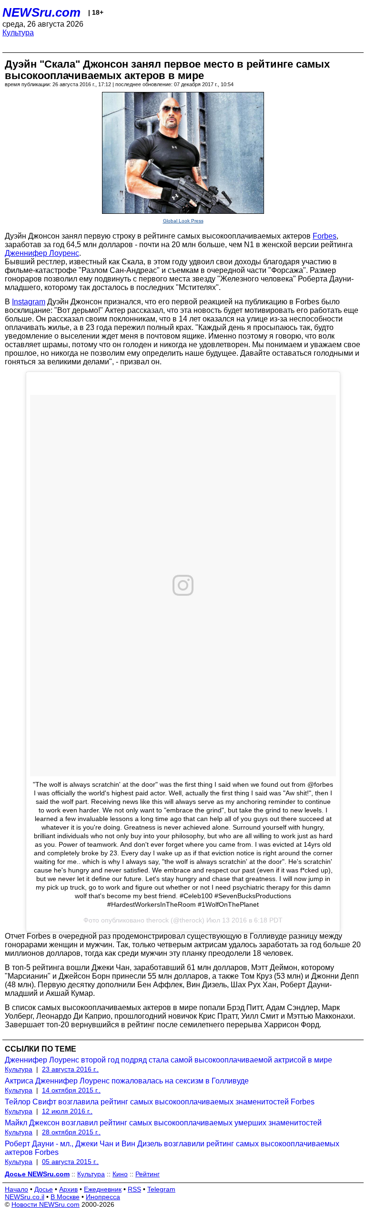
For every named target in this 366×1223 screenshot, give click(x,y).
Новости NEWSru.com (45, 1204)
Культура (18, 33)
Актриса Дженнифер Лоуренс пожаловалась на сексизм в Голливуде (127, 1081)
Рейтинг (147, 1174)
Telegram (161, 1189)
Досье (43, 1189)
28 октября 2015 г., (71, 1132)
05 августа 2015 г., (70, 1161)
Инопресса (103, 1197)
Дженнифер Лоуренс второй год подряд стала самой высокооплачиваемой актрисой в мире (168, 1060)
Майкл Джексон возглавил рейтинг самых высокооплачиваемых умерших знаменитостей (163, 1123)
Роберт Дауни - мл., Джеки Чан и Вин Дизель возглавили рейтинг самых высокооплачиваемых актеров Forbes (172, 1148)
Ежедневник (103, 1189)
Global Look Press (183, 220)
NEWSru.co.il (24, 1197)
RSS (134, 1189)
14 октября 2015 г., (71, 1090)
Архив (68, 1189)
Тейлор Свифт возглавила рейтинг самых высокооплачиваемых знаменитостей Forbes (160, 1102)
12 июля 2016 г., (67, 1111)
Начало (16, 1189)
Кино (120, 1174)
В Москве (65, 1197)
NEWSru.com (41, 12)
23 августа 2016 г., (70, 1069)
